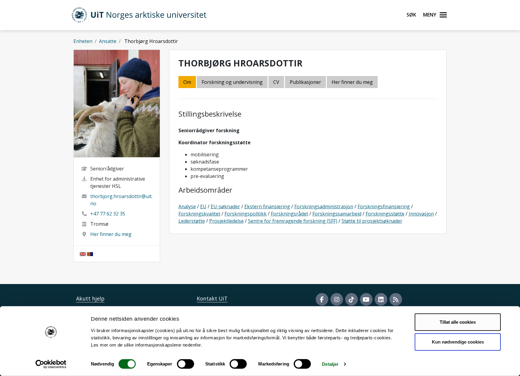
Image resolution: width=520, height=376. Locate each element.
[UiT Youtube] (366, 299)
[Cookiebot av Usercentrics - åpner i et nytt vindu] (51, 364)
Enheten (82, 41)
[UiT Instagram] (336, 299)
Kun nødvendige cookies (458, 341)
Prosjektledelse (226, 221)
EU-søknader (225, 206)
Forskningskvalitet (199, 213)
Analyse (187, 206)
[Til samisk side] (90, 253)
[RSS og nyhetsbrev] (395, 299)
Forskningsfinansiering (384, 206)
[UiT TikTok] (351, 299)
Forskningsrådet (289, 213)
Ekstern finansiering (267, 206)
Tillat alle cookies (458, 322)
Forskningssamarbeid (336, 213)
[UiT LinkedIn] (381, 299)
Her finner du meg (111, 234)
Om (187, 82)
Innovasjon (421, 213)
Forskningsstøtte (385, 213)
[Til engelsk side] (83, 253)
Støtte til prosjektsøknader (372, 221)
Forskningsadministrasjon (323, 206)
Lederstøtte (191, 221)
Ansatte (107, 41)
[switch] (185, 364)
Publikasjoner (305, 82)
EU (203, 206)
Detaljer (330, 364)
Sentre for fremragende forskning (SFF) (292, 221)
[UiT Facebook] (322, 299)
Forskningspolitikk (245, 213)
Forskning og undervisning (232, 82)
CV (276, 82)
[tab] (306, 82)
